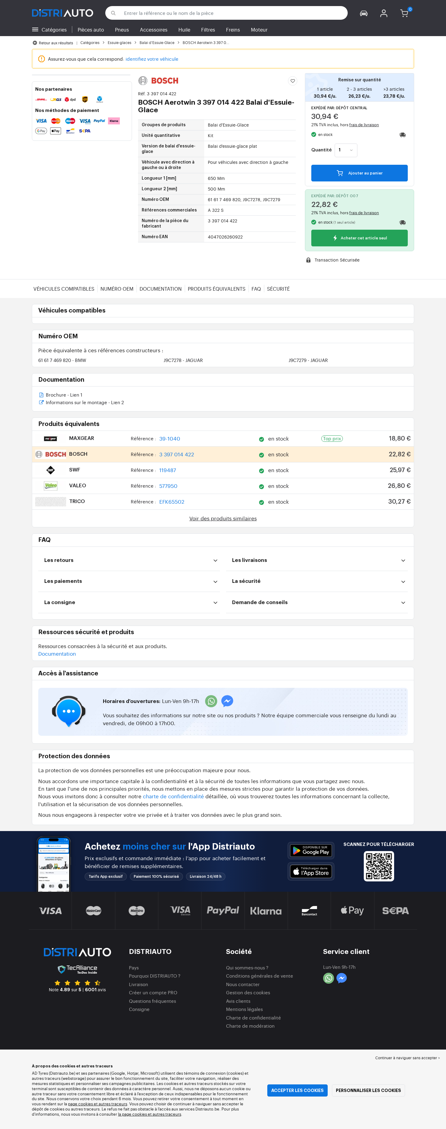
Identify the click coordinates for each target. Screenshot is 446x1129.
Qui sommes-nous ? (247, 967)
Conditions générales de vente (259, 975)
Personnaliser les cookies (368, 1090)
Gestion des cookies (248, 992)
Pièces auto (91, 29)
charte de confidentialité (173, 796)
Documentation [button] (57, 653)
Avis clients (238, 1001)
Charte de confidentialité (253, 1017)
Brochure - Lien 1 (63, 395)
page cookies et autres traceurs (97, 1103)
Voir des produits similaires (223, 518)
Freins (233, 29)
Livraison (138, 984)
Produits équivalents (216, 288)
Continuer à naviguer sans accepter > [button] (407, 1057)
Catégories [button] (54, 29)
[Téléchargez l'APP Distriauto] (311, 850)
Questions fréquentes (152, 1001)
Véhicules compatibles (63, 288)
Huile (184, 29)
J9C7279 (308, 360)
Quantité (321, 150)
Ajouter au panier (365, 173)
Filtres (208, 29)
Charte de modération (250, 1026)
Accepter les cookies (297, 1090)
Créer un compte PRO (153, 992)
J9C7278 (183, 360)
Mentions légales (244, 1009)
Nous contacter (243, 984)
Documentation (161, 288)
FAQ (256, 288)
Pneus (122, 29)
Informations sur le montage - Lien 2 (84, 402)
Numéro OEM (116, 288)
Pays (134, 967)
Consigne (139, 1009)
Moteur (259, 29)
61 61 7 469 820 (62, 360)
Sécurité (278, 288)
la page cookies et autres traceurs (149, 1114)
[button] (364, 13)
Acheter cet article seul (363, 238)
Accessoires (153, 29)
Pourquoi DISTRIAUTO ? (155, 975)
